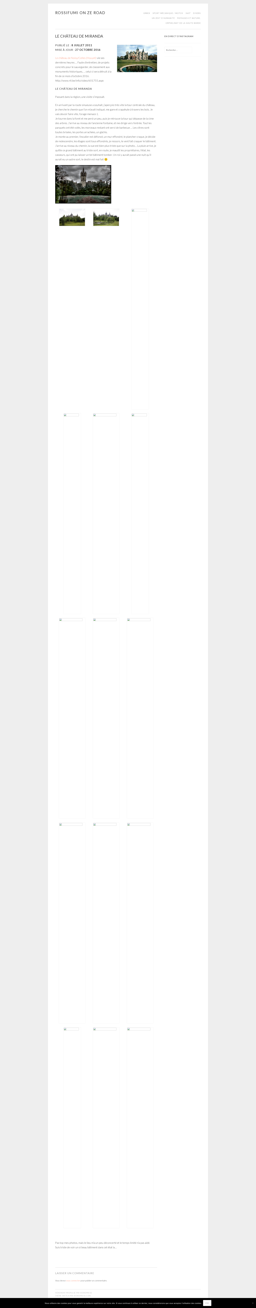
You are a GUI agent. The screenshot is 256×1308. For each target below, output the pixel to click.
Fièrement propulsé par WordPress (73, 1293)
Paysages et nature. (189, 18)
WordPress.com (82, 1296)
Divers (197, 13)
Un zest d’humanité (163, 18)
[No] (252, 1303)
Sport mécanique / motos (168, 13)
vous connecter (73, 1280)
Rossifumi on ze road (80, 12)
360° (188, 13)
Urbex (146, 13)
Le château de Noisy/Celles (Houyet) (75, 57)
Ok (207, 1303)
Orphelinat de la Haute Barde (183, 23)
